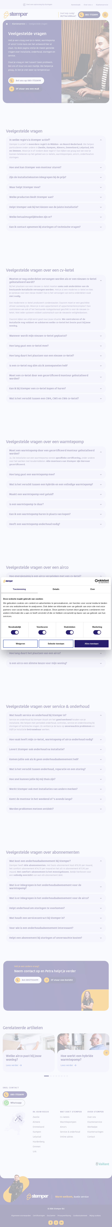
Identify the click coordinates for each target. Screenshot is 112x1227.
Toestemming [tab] (19, 589)
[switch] (42, 632)
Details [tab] (56, 589)
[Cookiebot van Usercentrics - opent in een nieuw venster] (97, 581)
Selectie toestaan (56, 643)
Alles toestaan (91, 643)
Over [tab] (92, 589)
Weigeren (20, 643)
